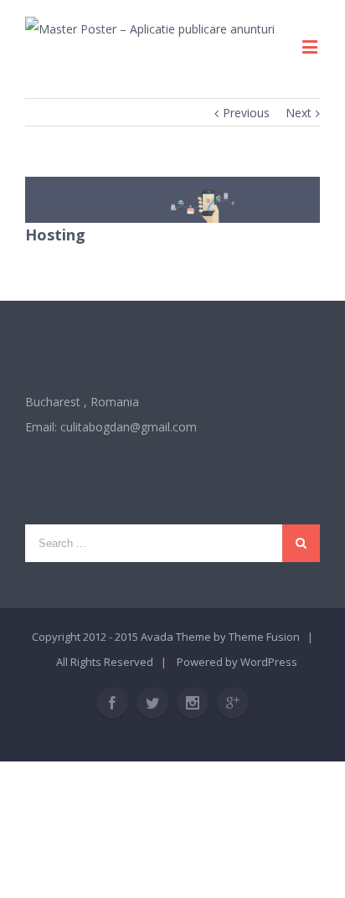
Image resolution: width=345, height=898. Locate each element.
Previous (246, 113)
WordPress (268, 661)
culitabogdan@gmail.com (128, 427)
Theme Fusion (264, 636)
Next (299, 113)
